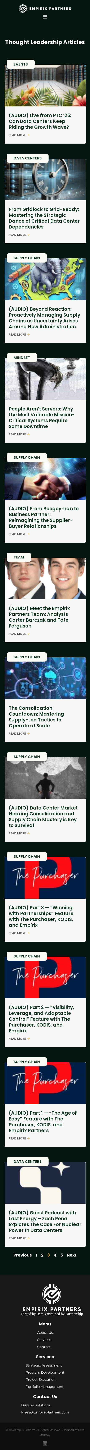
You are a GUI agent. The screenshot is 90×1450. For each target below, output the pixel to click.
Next (72, 1255)
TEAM (19, 557)
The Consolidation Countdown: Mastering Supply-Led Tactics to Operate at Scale (36, 717)
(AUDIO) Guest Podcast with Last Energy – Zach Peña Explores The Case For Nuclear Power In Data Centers (45, 1222)
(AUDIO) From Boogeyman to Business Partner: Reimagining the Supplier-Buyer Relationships (44, 517)
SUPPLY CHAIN (27, 257)
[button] (45, 16)
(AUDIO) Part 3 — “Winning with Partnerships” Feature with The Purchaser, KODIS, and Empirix (41, 916)
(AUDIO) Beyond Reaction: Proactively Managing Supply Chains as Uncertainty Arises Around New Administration (44, 318)
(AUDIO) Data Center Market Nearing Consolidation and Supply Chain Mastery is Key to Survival (43, 817)
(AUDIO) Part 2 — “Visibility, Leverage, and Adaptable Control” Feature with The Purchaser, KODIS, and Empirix (41, 1019)
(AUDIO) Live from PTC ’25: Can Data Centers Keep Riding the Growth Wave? (40, 121)
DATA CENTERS (28, 158)
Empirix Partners (25, 1430)
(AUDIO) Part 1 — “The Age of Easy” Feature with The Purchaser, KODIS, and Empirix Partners (43, 1122)
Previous (23, 1255)
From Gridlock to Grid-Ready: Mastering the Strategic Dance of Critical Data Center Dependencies (44, 218)
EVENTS (21, 64)
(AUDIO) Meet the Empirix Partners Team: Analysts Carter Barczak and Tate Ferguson (39, 617)
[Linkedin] (45, 1443)
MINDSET (22, 357)
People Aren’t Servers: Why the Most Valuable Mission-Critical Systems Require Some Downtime (42, 418)
